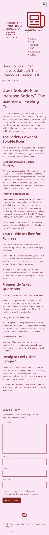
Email (6, 468)
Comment (7, 422)
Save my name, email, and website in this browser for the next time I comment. (23, 493)
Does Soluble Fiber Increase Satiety (25, 225)
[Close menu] (27, 33)
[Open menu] (44, 5)
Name (6, 456)
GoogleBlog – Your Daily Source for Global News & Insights (14, 30)
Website (6, 479)
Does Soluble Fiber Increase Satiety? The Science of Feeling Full (21, 71)
